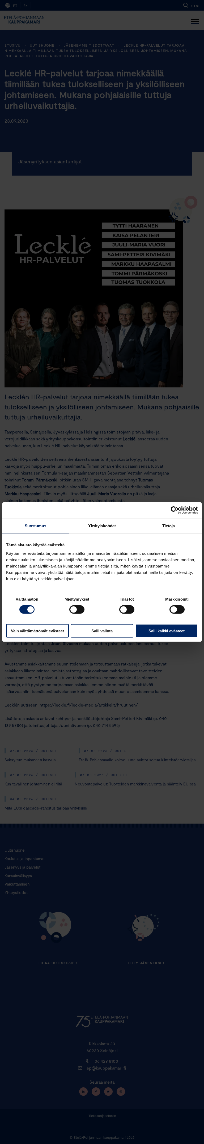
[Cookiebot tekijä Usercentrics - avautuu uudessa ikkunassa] (174, 510)
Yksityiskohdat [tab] (102, 526)
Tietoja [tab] (168, 526)
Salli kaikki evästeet (166, 630)
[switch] (76, 609)
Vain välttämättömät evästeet (37, 630)
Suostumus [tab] (35, 526)
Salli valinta (102, 630)
